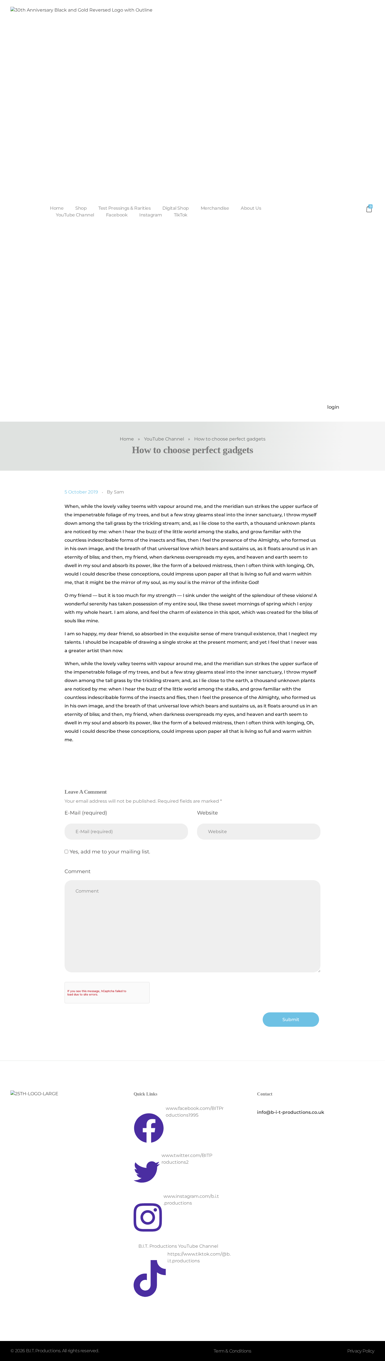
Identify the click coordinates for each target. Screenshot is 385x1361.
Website (207, 813)
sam (119, 492)
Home (127, 439)
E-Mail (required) (86, 813)
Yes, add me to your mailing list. (109, 852)
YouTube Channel (164, 439)
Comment (77, 871)
